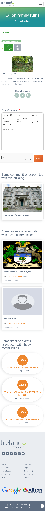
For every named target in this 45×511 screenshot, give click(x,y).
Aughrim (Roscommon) (32, 272)
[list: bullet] (28, 115)
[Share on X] (22, 95)
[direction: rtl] (12, 118)
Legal (26, 467)
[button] (18, 118)
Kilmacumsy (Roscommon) (32, 241)
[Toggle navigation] (40, 3)
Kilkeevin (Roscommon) (32, 229)
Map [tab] (17, 49)
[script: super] (36, 115)
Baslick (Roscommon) (32, 198)
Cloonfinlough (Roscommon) (32, 210)
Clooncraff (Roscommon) (32, 206)
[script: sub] (33, 115)
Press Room (6, 471)
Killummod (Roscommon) (32, 237)
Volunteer (28, 461)
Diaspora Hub (29, 464)
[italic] (7, 115)
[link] (4, 124)
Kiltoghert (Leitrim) (16, 276)
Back (7, 33)
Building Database (22, 21)
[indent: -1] (4, 118)
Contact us (5, 474)
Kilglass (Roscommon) (32, 225)
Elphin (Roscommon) (32, 218)
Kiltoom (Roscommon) (32, 245)
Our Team (5, 464)
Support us (28, 474)
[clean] (37, 121)
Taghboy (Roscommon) (11, 41)
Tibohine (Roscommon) (32, 260)
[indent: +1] (7, 118)
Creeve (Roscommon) (32, 214)
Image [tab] (8, 48)
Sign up (27, 481)
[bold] (4, 115)
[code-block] (19, 115)
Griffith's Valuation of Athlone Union (22, 420)
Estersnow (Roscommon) (32, 222)
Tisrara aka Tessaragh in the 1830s (22, 368)
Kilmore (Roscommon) (32, 264)
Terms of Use (29, 471)
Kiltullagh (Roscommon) (32, 253)
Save (40, 158)
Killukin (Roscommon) (32, 233)
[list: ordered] (24, 115)
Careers (27, 478)
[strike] (14, 115)
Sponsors (5, 467)
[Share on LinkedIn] (28, 95)
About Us (5, 461)
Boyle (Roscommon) (32, 202)
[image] (7, 124)
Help (3, 478)
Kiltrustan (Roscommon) (32, 249)
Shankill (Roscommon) (32, 256)
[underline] (11, 115)
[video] (11, 124)
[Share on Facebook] (16, 95)
